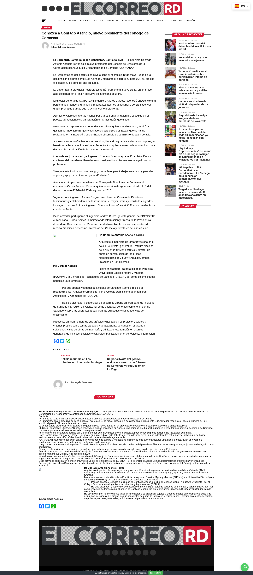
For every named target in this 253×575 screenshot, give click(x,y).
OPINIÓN (190, 20)
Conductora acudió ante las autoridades (94, 418)
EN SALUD (162, 20)
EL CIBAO (84, 20)
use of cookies (140, 573)
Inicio (61, 20)
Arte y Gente (144, 20)
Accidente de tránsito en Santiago (56, 418)
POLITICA (98, 20)
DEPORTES (112, 20)
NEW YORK (176, 20)
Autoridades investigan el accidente (133, 418)
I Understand (155, 573)
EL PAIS (72, 20)
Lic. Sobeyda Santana (64, 47)
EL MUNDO (127, 20)
